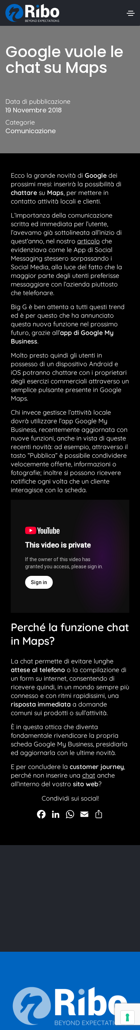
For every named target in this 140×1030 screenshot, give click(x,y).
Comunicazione (30, 131)
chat (88, 775)
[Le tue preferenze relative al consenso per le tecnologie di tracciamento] (127, 1017)
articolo (88, 241)
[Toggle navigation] (131, 13)
